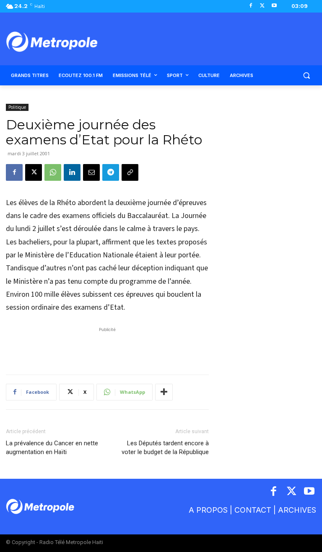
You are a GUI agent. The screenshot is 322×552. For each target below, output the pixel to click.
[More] (164, 392)
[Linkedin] (72, 172)
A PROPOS (208, 510)
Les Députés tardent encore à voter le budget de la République (165, 447)
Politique (17, 107)
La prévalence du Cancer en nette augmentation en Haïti (52, 447)
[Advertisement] (107, 346)
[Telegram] (110, 172)
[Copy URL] (130, 172)
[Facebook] (251, 6)
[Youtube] (274, 6)
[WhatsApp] (52, 172)
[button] (306, 75)
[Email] (91, 172)
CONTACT (252, 510)
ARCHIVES (297, 510)
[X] (262, 6)
